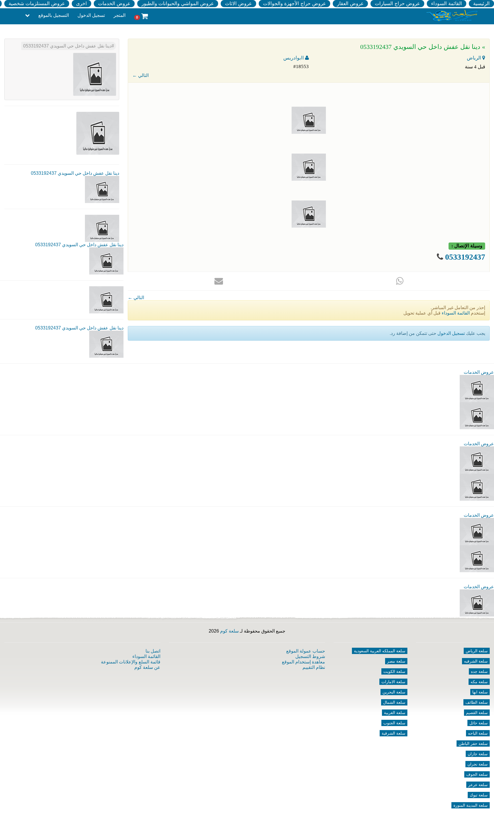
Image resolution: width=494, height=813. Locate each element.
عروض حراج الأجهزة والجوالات (294, 3)
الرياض (474, 58)
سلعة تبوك (479, 795)
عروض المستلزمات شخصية (37, 3)
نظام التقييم (313, 667)
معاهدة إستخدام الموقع (303, 661)
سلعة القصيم (477, 712)
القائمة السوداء (446, 3)
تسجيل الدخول (91, 15)
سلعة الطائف (476, 702)
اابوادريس (294, 58)
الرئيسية (481, 3)
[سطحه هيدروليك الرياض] (477, 531)
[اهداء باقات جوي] (477, 558)
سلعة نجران (477, 764)
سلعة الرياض (477, 651)
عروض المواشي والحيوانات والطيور (178, 3)
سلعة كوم (229, 631)
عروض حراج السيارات (397, 3)
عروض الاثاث (238, 3)
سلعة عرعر (478, 784)
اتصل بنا (153, 651)
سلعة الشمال (394, 702)
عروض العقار (350, 3)
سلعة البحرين (394, 692)
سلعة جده (479, 671)
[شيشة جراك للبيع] (477, 415)
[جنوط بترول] (477, 486)
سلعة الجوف (477, 774)
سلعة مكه (479, 681)
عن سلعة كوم (147, 667)
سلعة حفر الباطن (473, 743)
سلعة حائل (478, 723)
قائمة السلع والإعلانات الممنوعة (130, 661)
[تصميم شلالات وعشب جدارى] (477, 459)
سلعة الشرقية (393, 733)
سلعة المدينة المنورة (470, 805)
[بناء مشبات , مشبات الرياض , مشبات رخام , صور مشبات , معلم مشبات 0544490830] (477, 388)
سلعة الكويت (394, 671)
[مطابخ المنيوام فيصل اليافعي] (477, 602)
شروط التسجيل (310, 656)
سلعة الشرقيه (476, 661)
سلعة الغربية (394, 712)
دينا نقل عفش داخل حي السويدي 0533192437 (67, 45)
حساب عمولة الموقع (305, 651)
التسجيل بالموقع (53, 15)
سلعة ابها (480, 692)
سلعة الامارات (393, 681)
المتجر (119, 15)
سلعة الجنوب (394, 723)
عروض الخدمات (114, 3)
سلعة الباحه (478, 733)
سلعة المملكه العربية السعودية (379, 651)
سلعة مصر (396, 661)
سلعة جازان (478, 754)
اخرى (81, 3)
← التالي (140, 75)
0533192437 (465, 257)
